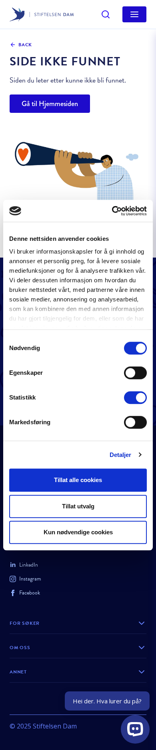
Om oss (20, 647)
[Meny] (134, 14)
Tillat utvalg (78, 506)
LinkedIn (28, 565)
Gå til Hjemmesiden (50, 103)
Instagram (30, 579)
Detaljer (121, 454)
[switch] (135, 372)
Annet (18, 671)
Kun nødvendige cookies (78, 532)
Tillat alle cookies (78, 479)
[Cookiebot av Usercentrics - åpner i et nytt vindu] (112, 211)
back (25, 44)
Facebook (29, 593)
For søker (25, 623)
